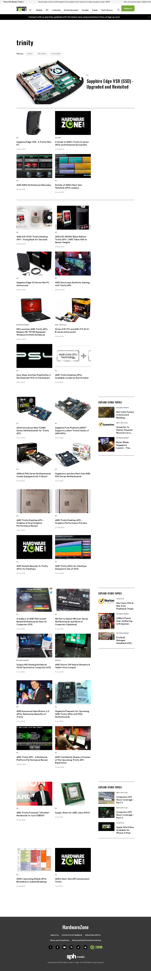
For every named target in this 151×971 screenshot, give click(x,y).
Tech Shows (107, 10)
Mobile (39, 10)
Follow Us (128, 8)
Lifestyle (56, 10)
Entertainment (71, 10)
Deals (95, 10)
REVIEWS (42, 53)
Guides (85, 10)
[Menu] (30, 10)
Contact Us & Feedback (72, 935)
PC (47, 10)
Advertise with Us (93, 935)
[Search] (118, 10)
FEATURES (56, 53)
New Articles (60, 325)
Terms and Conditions (59, 940)
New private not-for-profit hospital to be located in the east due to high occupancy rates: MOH (43, 2)
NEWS (30, 53)
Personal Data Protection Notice (86, 940)
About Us (54, 935)
